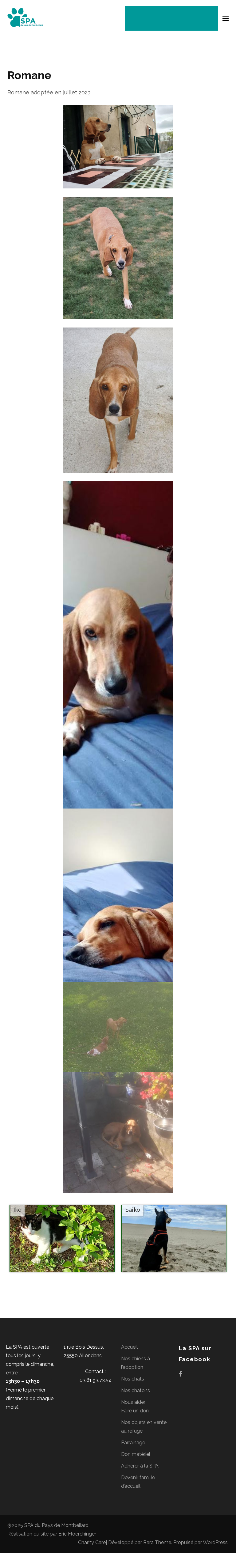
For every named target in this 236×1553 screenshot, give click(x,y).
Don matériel (135, 1454)
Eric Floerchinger (77, 1534)
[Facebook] (180, 1373)
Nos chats (132, 1379)
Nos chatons (135, 1390)
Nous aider (133, 1402)
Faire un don (135, 1411)
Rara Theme (157, 1542)
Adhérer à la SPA (140, 1466)
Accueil (129, 1347)
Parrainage (133, 1442)
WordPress (215, 1542)
